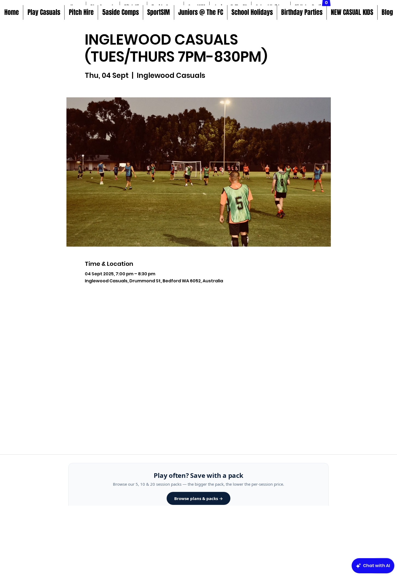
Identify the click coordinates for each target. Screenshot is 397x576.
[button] (120, 12)
